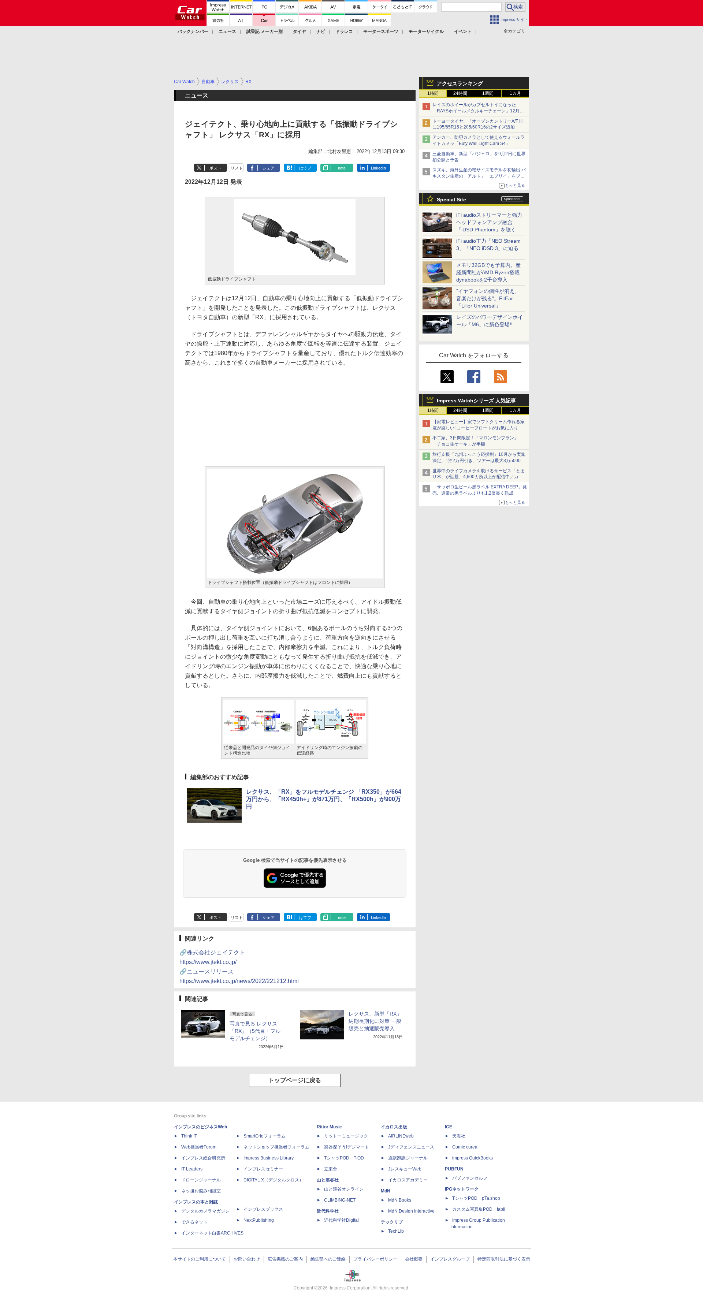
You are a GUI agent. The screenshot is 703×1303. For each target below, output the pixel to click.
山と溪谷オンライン (344, 1189)
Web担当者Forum (198, 1147)
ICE (448, 1126)
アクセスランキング (460, 83)
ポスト (215, 168)
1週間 (488, 93)
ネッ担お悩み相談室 (201, 1191)
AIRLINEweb (401, 1136)
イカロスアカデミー (408, 1180)
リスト (237, 168)
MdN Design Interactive (411, 1211)
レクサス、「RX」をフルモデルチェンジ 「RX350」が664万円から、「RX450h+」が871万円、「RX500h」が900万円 (323, 799)
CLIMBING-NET (340, 1200)
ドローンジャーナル (201, 1180)
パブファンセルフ (469, 1178)
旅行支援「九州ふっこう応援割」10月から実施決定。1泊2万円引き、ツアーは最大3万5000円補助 (478, 460)
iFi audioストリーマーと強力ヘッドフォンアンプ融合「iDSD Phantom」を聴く (489, 222)
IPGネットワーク (462, 1189)
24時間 (460, 93)
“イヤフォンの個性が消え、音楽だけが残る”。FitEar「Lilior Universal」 (488, 298)
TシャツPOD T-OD (344, 1158)
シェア (269, 168)
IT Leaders (191, 1169)
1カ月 (515, 93)
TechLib (396, 1231)
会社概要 (414, 1259)
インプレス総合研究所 (203, 1158)
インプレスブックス (263, 1209)
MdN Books (399, 1200)
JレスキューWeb (404, 1169)
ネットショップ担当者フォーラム (276, 1147)
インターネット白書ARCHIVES (212, 1233)
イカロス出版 (394, 1126)
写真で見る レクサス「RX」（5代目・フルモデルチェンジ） (255, 1031)
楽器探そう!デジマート (346, 1147)
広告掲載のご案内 (285, 1259)
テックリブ (392, 1222)
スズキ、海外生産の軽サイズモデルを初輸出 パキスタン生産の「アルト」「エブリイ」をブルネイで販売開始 (479, 176)
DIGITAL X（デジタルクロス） (273, 1180)
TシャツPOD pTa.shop (476, 1198)
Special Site (451, 199)
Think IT (189, 1136)
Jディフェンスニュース (411, 1147)
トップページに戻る (294, 1080)
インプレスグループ (450, 1259)
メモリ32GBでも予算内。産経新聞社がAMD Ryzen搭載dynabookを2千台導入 (488, 272)
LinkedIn (378, 168)
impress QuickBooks (472, 1158)
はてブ (305, 168)
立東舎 (330, 1169)
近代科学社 (328, 1211)
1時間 (433, 93)
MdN (385, 1191)
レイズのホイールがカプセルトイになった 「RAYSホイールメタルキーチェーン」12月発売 (478, 111)
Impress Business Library (268, 1158)
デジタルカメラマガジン (205, 1211)
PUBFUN (454, 1169)
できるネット (194, 1222)
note (342, 168)
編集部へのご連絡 (328, 1259)
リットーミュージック (346, 1136)
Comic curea (464, 1147)
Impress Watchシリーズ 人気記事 (476, 400)
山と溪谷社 (328, 1180)
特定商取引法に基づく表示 (503, 1259)
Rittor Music (329, 1126)
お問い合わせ (247, 1259)
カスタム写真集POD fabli (478, 1209)
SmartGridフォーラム (264, 1136)
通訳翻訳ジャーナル (408, 1158)
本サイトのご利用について (199, 1259)
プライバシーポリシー (375, 1259)
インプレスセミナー (263, 1169)
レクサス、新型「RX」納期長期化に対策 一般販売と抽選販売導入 (375, 1021)
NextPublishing (258, 1220)
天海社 (458, 1136)
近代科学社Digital (341, 1220)
